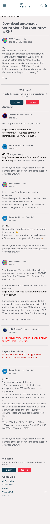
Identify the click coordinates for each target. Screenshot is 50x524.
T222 (11, 39)
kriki (11, 329)
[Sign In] (46, 5)
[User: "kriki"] (4, 330)
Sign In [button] (17, 102)
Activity (5, 488)
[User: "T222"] (4, 40)
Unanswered (25, 492)
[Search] (41, 5)
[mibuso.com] (25, 5)
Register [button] (32, 102)
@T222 (5, 154)
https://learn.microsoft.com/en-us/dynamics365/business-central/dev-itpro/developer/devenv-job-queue (20, 132)
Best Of (5, 495)
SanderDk (13, 145)
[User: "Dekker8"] (4, 115)
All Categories (8, 481)
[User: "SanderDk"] (4, 146)
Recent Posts (7, 484)
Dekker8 (12, 115)
